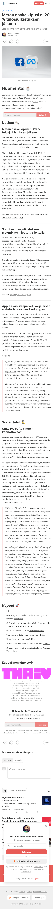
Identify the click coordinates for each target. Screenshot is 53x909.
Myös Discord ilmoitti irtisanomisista (13, 799)
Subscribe (39, 3)
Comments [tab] (7, 760)
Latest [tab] (11, 791)
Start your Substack (20, 898)
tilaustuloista (28, 626)
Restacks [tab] (18, 760)
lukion (32, 639)
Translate (7, 10)
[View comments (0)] (10, 41)
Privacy (22, 891)
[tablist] (12, 760)
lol (7, 611)
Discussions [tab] (21, 791)
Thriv (35, 101)
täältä (13, 698)
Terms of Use (38, 867)
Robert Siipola (13, 33)
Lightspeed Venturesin (36, 437)
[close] (46, 826)
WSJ (21, 217)
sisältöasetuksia (36, 630)
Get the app (39, 898)
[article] (26, 805)
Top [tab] (4, 791)
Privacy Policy (26, 872)
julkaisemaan (21, 440)
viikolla (46, 643)
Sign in (48, 3)
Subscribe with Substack (28, 861)
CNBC (15, 217)
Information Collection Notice (31, 869)
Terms (29, 891)
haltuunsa (18, 618)
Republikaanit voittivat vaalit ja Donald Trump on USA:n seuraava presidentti (19, 821)
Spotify (13, 294)
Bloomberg (22, 294)
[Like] (4, 41)
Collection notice (40, 891)
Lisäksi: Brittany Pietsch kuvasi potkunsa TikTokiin (19, 804)
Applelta (6, 355)
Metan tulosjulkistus (19, 214)
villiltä (41, 635)
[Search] (48, 790)
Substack (14, 904)
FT (29, 294)
